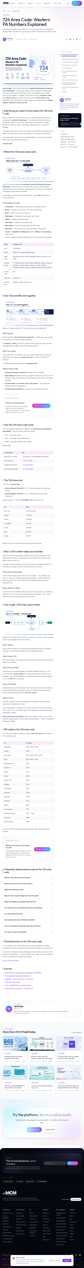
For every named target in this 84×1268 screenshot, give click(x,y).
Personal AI (32, 1235)
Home (4, 11)
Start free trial (76, 1199)
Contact (72, 1239)
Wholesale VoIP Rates (62, 1233)
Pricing (55, 3)
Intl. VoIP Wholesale (61, 1241)
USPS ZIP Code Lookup (12, 982)
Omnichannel (19, 1213)
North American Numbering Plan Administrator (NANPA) (23, 973)
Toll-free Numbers (7, 1241)
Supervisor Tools (20, 1234)
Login (67, 3)
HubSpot (72, 1234)
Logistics (45, 1225)
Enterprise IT (46, 1239)
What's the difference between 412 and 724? (20, 902)
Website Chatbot (7, 1233)
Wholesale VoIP (60, 1230)
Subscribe (71, 1163)
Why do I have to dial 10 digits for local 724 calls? (22, 896)
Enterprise (18, 1228)
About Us (72, 1216)
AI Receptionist (33, 1216)
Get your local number (41, 405)
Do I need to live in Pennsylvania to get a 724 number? (24, 908)
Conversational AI (34, 1222)
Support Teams (47, 1231)
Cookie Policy (19, 1263)
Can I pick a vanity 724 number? (16, 932)
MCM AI (31, 1213)
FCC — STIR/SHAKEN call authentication (18, 985)
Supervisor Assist (20, 1222)
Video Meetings (7, 1227)
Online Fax (5, 1230)
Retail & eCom (46, 1219)
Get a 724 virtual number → (11, 960)
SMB (44, 1236)
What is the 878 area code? (14, 889)
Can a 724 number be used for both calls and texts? (23, 926)
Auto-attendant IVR (8, 1238)
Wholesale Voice (60, 1238)
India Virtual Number (61, 1224)
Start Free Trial (34, 1130)
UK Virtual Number (61, 1221)
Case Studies (73, 1222)
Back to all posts (77, 1032)
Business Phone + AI (8, 1213)
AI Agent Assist (33, 1225)
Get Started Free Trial (76, 3)
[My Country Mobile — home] (5, 3)
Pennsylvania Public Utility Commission (17, 976)
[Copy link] (80, 39)
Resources (48, 3)
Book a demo (65, 1199)
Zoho (71, 1236)
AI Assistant (32, 1219)
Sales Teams (46, 1228)
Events (71, 1231)
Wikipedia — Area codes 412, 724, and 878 (19, 979)
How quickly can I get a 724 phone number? (20, 920)
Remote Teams (46, 1234)
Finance (45, 1216)
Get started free (33, 719)
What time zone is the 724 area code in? (19, 883)
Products (12, 3)
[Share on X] (73, 39)
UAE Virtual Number (61, 1227)
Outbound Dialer (20, 1216)
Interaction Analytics (21, 1225)
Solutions (30, 3)
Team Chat (5, 1224)
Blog (9, 11)
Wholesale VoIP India (61, 1235)
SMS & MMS (5, 1221)
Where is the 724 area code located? (17, 877)
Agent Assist (19, 1219)
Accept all (67, 1260)
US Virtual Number (61, 1218)
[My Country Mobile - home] (10, 1193)
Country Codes (60, 1244)
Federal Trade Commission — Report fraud (19, 988)
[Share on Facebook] (76, 39)
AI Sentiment (32, 1228)
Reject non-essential (54, 1260)
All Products (73, 1213)
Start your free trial (42, 849)
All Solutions (46, 1213)
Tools (39, 3)
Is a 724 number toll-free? (14, 914)
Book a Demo (50, 1130)
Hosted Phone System (8, 1235)
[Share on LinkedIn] (70, 39)
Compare (72, 1228)
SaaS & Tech (46, 1222)
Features (21, 3)
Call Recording (20, 1231)
